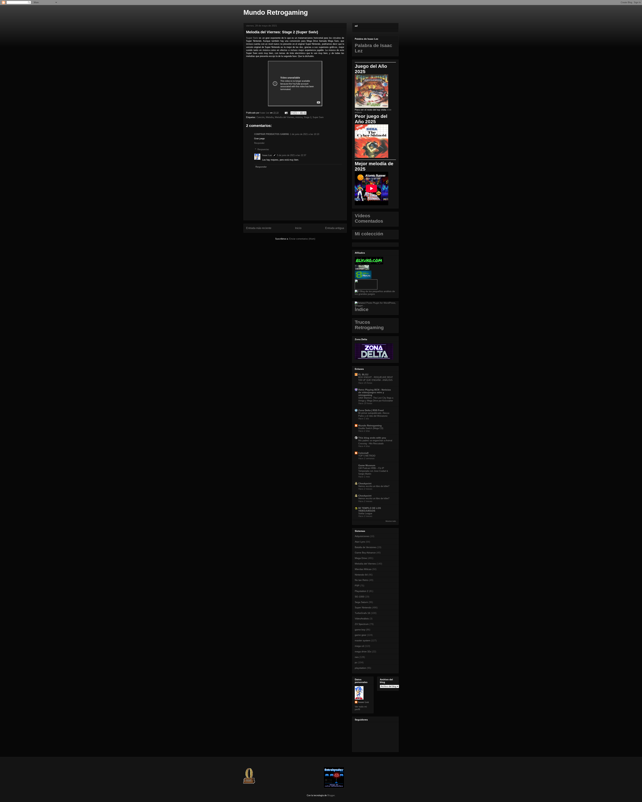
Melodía (270, 117)
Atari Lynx (360, 541)
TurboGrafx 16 (362, 613)
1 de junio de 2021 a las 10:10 (304, 134)
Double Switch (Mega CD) (370, 428)
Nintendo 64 (361, 574)
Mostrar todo (391, 521)
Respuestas (263, 149)
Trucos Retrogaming (369, 325)
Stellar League (365, 513)
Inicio (298, 228)
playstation (360, 668)
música (298, 117)
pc (356, 662)
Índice (361, 309)
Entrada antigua (334, 228)
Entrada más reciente (258, 228)
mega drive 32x (363, 651)
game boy (360, 629)
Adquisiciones (362, 536)
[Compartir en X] (298, 113)
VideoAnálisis (362, 618)
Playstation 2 (361, 591)
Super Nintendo (363, 607)
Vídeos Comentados (369, 218)
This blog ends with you (372, 437)
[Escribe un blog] (295, 113)
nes (357, 657)
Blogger (331, 795)
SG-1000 (359, 596)
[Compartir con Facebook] (301, 113)
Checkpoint (364, 483)
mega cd (359, 646)
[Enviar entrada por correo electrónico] (286, 112)
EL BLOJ (363, 374)
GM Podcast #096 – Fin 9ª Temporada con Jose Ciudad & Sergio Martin (373, 471)
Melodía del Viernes (284, 117)
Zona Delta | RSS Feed (371, 410)
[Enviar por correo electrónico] (292, 113)
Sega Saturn (361, 602)
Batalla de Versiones (365, 547)
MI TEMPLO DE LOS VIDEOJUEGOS (369, 509)
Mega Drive (361, 558)
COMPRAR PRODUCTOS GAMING (271, 134)
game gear (360, 635)
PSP (357, 585)
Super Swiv (252, 38)
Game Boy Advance (365, 552)
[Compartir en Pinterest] (304, 113)
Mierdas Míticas (363, 569)
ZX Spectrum (362, 624)
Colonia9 (363, 453)
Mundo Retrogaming (275, 12)
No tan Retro (361, 580)
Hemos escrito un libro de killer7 (373, 486)
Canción (260, 117)
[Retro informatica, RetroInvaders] (334, 787)
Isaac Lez (267, 155)
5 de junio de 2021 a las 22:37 (291, 155)
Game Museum (366, 465)
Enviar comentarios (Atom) (302, 239)
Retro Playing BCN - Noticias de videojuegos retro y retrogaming (374, 392)
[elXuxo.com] (369, 263)
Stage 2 (307, 117)
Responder (259, 143)
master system (362, 640)
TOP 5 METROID (366, 455)
